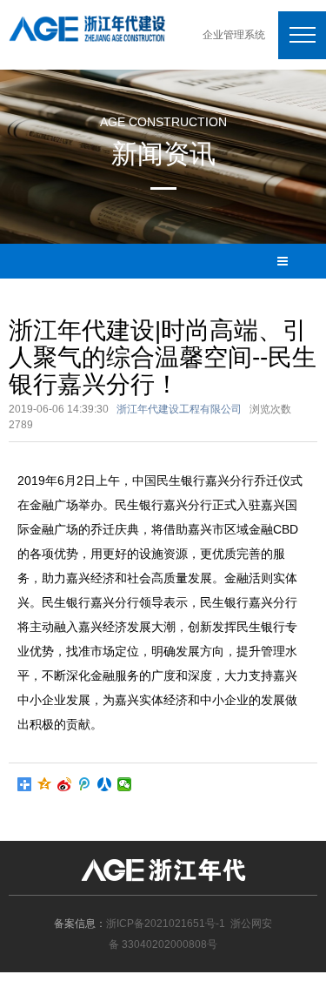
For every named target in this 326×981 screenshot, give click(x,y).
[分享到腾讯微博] (84, 784)
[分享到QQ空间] (44, 784)
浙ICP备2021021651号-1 (165, 923)
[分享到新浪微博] (64, 784)
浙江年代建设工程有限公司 (179, 409)
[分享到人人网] (104, 784)
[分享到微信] (124, 784)
